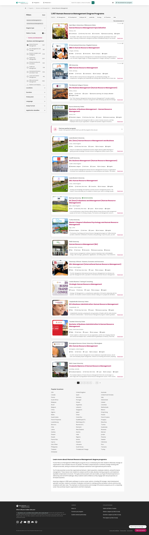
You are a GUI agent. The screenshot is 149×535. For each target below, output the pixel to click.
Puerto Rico (54, 439)
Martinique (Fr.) (80, 422)
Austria (78, 432)
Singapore (79, 410)
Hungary (103, 419)
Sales (114, 17)
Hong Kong (104, 412)
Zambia (53, 432)
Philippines (54, 447)
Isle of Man (54, 444)
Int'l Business (107, 17)
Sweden (103, 439)
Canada (53, 395)
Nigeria (78, 437)
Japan (77, 412)
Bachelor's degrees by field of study (112, 514)
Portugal (78, 400)
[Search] (93, 2)
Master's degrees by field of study (111, 511)
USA (52, 392)
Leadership (91, 17)
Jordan (103, 434)
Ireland (103, 402)
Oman (78, 414)
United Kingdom (80, 392)
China (52, 410)
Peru (102, 444)
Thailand (53, 449)
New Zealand (80, 429)
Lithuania (79, 444)
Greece (78, 402)
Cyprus (53, 442)
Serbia (78, 439)
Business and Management (35, 37)
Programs (36, 2)
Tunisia (103, 424)
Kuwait (53, 437)
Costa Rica (79, 417)
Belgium (53, 407)
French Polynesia (56, 419)
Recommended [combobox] (118, 21)
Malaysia (53, 402)
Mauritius (104, 422)
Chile (52, 427)
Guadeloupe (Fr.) (81, 419)
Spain (77, 395)
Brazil (52, 405)
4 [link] (87, 382)
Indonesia (104, 442)
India (77, 434)
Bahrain (103, 432)
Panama (103, 437)
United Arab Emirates (107, 395)
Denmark (78, 427)
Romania (103, 429)
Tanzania (103, 447)
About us (73, 508)
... (93, 383)
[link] (60, 8)
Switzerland (104, 400)
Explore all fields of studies (109, 508)
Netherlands (104, 407)
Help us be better (140, 530)
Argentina (79, 405)
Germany (78, 397)
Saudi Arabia (54, 417)
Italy (102, 397)
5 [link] (90, 382)
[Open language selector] (113, 2)
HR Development (72, 17)
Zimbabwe (54, 452)
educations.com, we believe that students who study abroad (33, 512)
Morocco (53, 424)
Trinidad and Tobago (82, 449)
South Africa (54, 400)
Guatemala (104, 427)
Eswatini (78, 442)
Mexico (103, 410)
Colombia (104, 405)
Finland (53, 434)
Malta (52, 414)
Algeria (53, 412)
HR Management (61, 17)
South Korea (79, 447)
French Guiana (105, 417)
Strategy (99, 17)
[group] (90, 17)
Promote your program (77, 511)
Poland (103, 414)
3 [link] (84, 382)
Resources (48, 2)
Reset (43, 15)
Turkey (103, 449)
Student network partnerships (78, 514)
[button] (34, 20)
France (53, 397)
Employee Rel (82, 17)
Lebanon (78, 407)
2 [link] (81, 382)
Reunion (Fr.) (79, 424)
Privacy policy (123, 530)
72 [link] (97, 382)
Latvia (53, 429)
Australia (103, 392)
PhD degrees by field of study (110, 517)
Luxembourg (55, 422)
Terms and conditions (114, 530)
